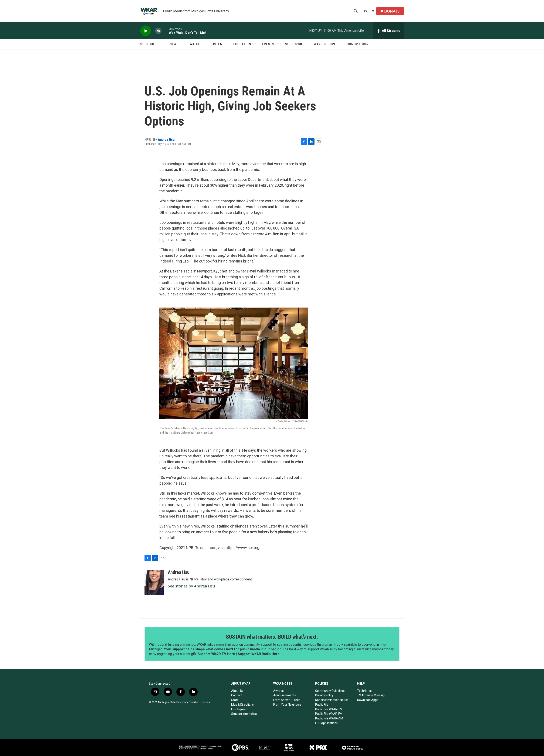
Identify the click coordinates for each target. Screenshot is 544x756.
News (174, 44)
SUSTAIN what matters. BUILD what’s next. (272, 637)
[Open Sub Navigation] (162, 44)
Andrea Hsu (166, 139)
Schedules (149, 44)
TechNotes (364, 690)
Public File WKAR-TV (328, 709)
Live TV (368, 11)
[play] (145, 30)
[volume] (158, 31)
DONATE (392, 11)
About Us (237, 690)
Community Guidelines (330, 690)
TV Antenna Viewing (371, 695)
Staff (234, 700)
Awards (278, 690)
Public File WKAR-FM (328, 713)
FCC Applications (326, 723)
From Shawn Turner (286, 700)
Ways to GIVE (325, 44)
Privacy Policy (324, 695)
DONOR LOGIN (358, 44)
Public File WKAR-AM (329, 718)
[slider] (165, 30)
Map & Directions (242, 704)
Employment (239, 709)
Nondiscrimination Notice (331, 700)
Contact (236, 695)
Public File (321, 704)
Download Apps (367, 700)
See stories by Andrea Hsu (191, 586)
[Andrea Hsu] (154, 582)
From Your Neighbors (287, 704)
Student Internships (244, 713)
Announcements (284, 695)
